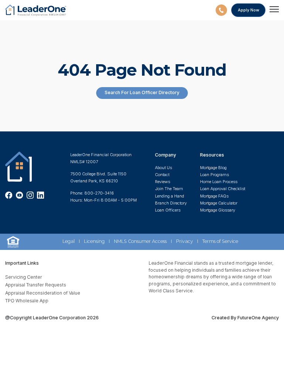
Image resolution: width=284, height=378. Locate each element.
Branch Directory (171, 203)
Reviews (162, 181)
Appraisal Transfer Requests (35, 285)
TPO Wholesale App (26, 300)
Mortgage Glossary (217, 210)
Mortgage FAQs (214, 196)
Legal (68, 241)
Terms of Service (220, 241)
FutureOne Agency (257, 317)
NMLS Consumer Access (140, 241)
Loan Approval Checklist (222, 188)
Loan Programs (214, 174)
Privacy (184, 241)
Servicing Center (23, 277)
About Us (163, 167)
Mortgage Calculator (218, 203)
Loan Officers (167, 210)
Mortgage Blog (213, 167)
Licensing (94, 241)
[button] (221, 10)
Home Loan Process (218, 181)
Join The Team (169, 188)
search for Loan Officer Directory (142, 92)
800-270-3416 (99, 193)
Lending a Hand (169, 196)
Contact (162, 174)
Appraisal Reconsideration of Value (42, 293)
